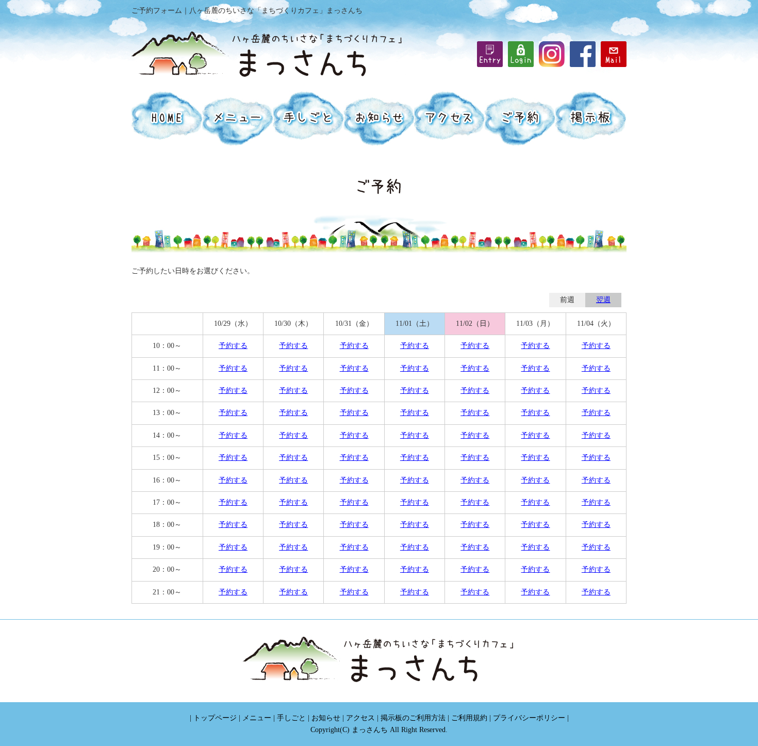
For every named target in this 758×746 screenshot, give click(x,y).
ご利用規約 (469, 718)
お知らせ (325, 718)
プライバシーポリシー (529, 718)
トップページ (215, 718)
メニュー (256, 718)
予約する (233, 346)
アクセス (360, 718)
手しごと (291, 718)
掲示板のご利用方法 (413, 718)
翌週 (603, 300)
